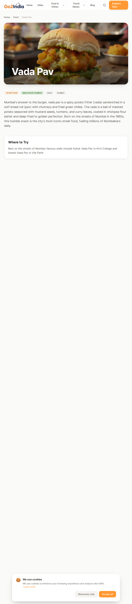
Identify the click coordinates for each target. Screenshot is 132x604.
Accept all (107, 594)
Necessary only (86, 594)
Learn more (29, 586)
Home (29, 5)
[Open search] (104, 5)
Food (16, 17)
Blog (92, 5)
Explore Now (116, 5)
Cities (40, 5)
